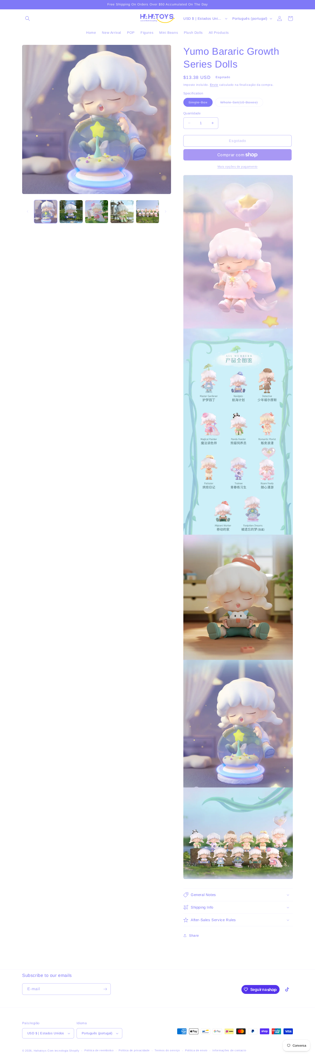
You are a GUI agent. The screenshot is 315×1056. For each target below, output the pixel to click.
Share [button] (194, 935)
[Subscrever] (105, 989)
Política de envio (196, 1050)
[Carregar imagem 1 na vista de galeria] (45, 211)
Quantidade (192, 113)
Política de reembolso (99, 1050)
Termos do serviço (167, 1050)
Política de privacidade (134, 1050)
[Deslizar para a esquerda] (27, 211)
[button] (27, 18)
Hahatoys (40, 1050)
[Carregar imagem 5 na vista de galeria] (147, 211)
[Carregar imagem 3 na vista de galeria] (96, 211)
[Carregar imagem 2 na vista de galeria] (71, 211)
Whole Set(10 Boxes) (241, 103)
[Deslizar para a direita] (165, 211)
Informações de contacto (229, 1050)
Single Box (201, 103)
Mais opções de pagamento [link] (238, 166)
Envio (214, 85)
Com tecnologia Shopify (63, 1050)
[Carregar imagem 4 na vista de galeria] (121, 211)
